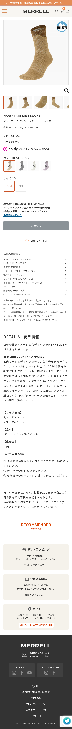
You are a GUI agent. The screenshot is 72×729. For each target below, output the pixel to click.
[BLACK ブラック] (21, 166)
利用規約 (36, 698)
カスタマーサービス (36, 710)
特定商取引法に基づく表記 (36, 692)
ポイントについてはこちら (34, 625)
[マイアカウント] (67, 12)
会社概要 (36, 686)
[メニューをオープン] (4, 11)
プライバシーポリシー (36, 704)
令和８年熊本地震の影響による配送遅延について (36, 2)
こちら (37, 320)
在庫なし (36, 226)
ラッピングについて (34, 565)
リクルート (36, 716)
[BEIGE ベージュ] (9, 166)
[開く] (56, 11)
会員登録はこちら (34, 594)
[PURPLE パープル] (46, 166)
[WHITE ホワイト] (33, 166)
